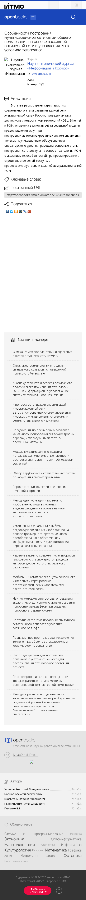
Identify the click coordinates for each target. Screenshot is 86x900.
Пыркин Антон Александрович (24, 803)
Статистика (48, 845)
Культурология (17, 850)
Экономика (14, 839)
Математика (56, 850)
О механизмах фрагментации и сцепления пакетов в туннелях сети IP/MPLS (42, 354)
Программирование (48, 834)
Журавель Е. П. (42, 74)
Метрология (29, 856)
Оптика (10, 834)
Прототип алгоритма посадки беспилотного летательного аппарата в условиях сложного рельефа (44, 624)
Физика (51, 855)
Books (15, 17)
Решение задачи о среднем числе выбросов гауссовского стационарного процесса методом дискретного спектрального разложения (44, 561)
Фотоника (72, 856)
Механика (76, 834)
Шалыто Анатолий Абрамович (24, 798)
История (37, 850)
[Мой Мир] (20, 211)
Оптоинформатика (66, 839)
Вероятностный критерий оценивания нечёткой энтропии (39, 489)
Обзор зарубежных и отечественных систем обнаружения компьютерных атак (44, 475)
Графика (75, 850)
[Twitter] (12, 211)
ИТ (25, 834)
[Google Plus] (29, 211)
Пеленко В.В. (12, 808)
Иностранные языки (16, 861)
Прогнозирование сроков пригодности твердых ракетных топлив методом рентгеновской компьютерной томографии (43, 681)
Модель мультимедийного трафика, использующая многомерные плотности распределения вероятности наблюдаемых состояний (43, 457)
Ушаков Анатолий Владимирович (26, 789)
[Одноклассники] (16, 211)
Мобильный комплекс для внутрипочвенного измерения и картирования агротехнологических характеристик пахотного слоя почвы (44, 583)
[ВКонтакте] (7, 211)
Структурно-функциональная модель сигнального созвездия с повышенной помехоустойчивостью (40, 369)
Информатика (71, 845)
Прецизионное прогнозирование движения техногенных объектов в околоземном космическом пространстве (43, 641)
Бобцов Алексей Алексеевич (23, 794)
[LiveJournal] (25, 211)
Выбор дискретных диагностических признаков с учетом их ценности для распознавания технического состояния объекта (41, 661)
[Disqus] (43, 273)
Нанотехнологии (19, 845)
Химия (8, 855)
